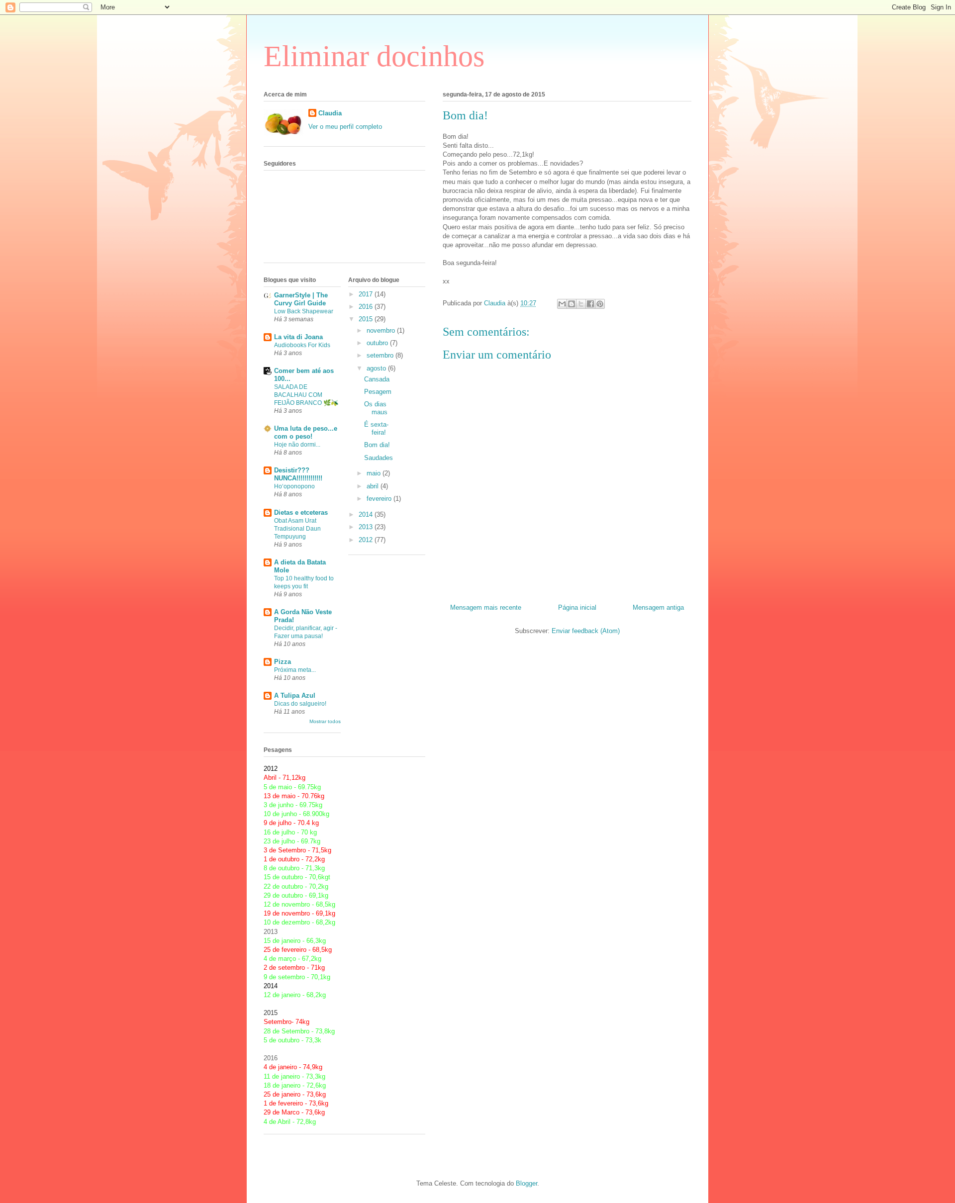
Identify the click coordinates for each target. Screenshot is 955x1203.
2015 (367, 319)
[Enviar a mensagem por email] (562, 304)
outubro (378, 343)
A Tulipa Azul (294, 695)
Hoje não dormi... (297, 444)
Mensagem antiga (658, 607)
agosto (377, 368)
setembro (381, 355)
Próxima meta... (295, 669)
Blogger (526, 1183)
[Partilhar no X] (581, 304)
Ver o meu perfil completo (345, 126)
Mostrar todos (325, 721)
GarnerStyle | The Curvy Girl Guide (301, 299)
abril (374, 486)
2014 (367, 514)
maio (374, 473)
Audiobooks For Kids (302, 345)
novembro (382, 330)
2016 (367, 306)
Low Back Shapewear (303, 311)
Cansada (376, 379)
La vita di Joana (298, 337)
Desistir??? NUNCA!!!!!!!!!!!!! (298, 474)
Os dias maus (375, 408)
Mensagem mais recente (485, 607)
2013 (367, 527)
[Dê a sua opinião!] (571, 304)
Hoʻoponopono (294, 486)
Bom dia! (377, 445)
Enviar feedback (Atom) (586, 631)
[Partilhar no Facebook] (590, 304)
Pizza (282, 661)
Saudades (378, 458)
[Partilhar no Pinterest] (600, 304)
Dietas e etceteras (301, 512)
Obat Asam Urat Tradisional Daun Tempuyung (297, 528)
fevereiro (380, 498)
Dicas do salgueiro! (300, 703)
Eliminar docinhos (374, 56)
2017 (367, 294)
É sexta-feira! (376, 428)
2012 (367, 540)
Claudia (330, 113)
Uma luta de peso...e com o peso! (305, 432)
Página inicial (577, 607)
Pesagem (377, 391)
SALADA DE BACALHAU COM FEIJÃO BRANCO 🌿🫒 (306, 394)
